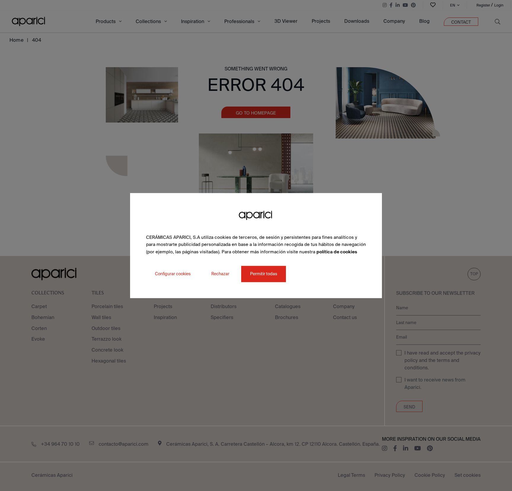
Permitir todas (263, 273)
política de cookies (336, 252)
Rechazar (220, 273)
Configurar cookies (173, 273)
